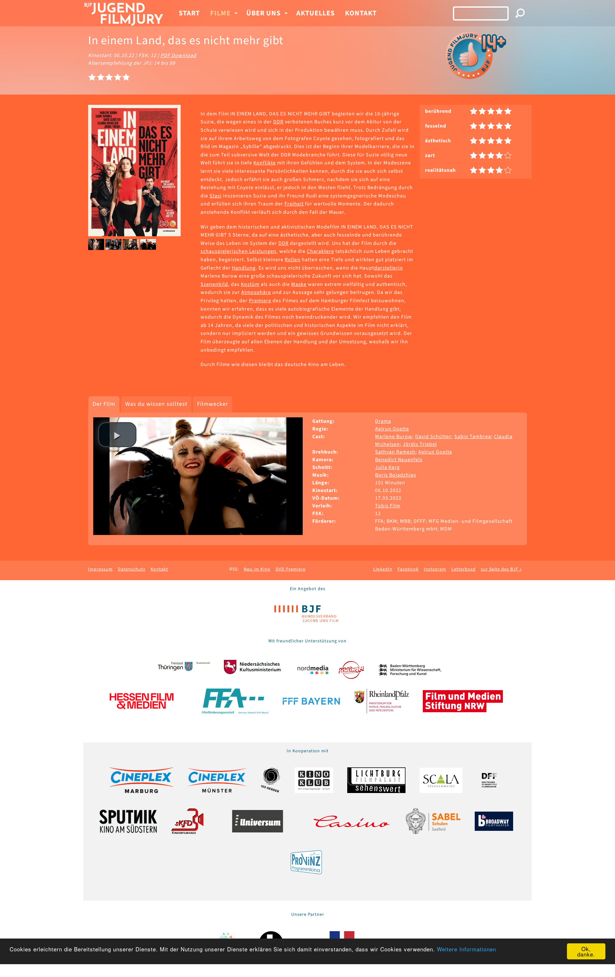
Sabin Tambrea (472, 436)
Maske (299, 284)
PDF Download (178, 55)
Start (189, 13)
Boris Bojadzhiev (395, 475)
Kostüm (250, 284)
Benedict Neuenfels (398, 459)
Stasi (215, 195)
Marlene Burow (393, 436)
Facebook (408, 569)
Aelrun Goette (392, 428)
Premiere (260, 300)
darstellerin (388, 267)
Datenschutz (131, 569)
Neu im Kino (257, 569)
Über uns (263, 13)
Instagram (435, 569)
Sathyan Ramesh (395, 451)
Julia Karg (387, 467)
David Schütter (433, 436)
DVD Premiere (290, 569)
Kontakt (361, 13)
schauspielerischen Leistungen (238, 251)
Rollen (292, 259)
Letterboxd (463, 569)
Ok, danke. (586, 951)
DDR (278, 121)
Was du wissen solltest (156, 404)
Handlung (244, 267)
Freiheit (294, 203)
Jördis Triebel (420, 444)
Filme (220, 13)
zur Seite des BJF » (501, 569)
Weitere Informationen (466, 949)
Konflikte (264, 162)
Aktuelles (315, 13)
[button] (117, 434)
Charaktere (320, 251)
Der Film (104, 404)
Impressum (100, 569)
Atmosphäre (256, 292)
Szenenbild (214, 284)
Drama (383, 421)
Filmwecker (212, 404)
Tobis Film (387, 505)
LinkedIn (382, 569)
